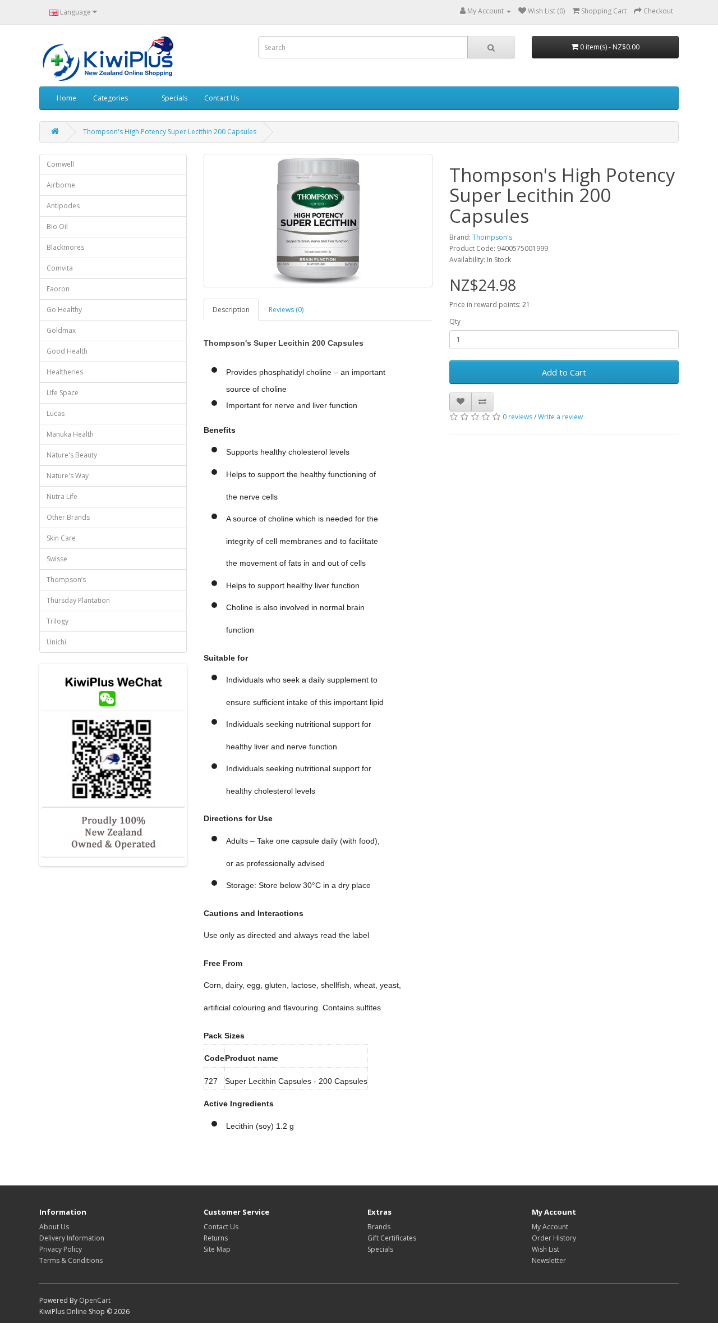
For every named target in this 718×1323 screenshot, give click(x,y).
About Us (54, 1227)
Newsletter (549, 1260)
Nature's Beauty (72, 455)
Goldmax (61, 330)
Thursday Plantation (78, 600)
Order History (554, 1238)
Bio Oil (57, 226)
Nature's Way (68, 475)
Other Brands (68, 517)
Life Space (63, 392)
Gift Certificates (391, 1238)
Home (66, 98)
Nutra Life (62, 496)
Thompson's (492, 237)
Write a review (560, 417)
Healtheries (65, 372)
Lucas (56, 413)
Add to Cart (564, 372)
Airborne (61, 185)
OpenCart (95, 1300)
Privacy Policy (60, 1249)
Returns (216, 1238)
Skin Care (61, 538)
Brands (378, 1227)
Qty (455, 321)
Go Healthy (64, 309)
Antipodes (63, 205)
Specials (174, 98)
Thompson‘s (66, 579)
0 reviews (517, 417)
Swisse (57, 559)
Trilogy (57, 621)
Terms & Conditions (71, 1260)
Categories (110, 98)
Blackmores (65, 247)
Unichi (56, 642)
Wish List (545, 1249)
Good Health (67, 351)
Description (231, 309)
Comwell (60, 164)
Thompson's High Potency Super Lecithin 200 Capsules (169, 131)
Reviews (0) (286, 309)
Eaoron (58, 289)
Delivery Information (71, 1238)
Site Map (217, 1249)
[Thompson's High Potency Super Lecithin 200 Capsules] (318, 220)
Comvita (60, 268)
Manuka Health (70, 434)
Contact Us (221, 98)
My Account (550, 1227)
